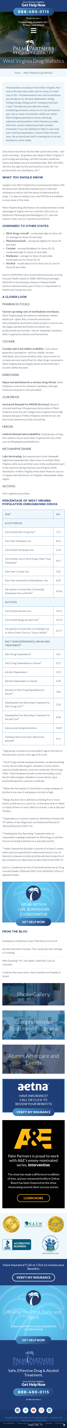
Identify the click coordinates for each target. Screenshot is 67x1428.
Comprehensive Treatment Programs (33, 1025)
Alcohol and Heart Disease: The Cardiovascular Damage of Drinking (32, 950)
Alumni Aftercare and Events (33, 1059)
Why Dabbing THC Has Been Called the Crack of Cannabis (28, 962)
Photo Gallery (33, 994)
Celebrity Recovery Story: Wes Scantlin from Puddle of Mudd (31, 974)
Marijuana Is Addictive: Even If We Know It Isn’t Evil (29, 940)
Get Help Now (33, 922)
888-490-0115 (33, 11)
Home (18, 72)
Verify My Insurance (34, 1112)
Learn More (33, 1198)
